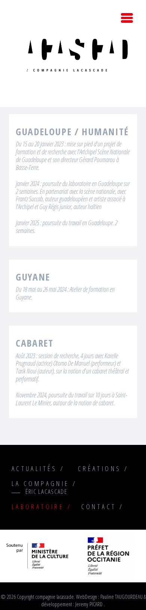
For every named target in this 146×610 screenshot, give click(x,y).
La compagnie (41, 483)
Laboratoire (38, 506)
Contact (98, 506)
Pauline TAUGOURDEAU (121, 596)
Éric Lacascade (46, 491)
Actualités (34, 468)
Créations (99, 468)
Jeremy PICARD (89, 604)
